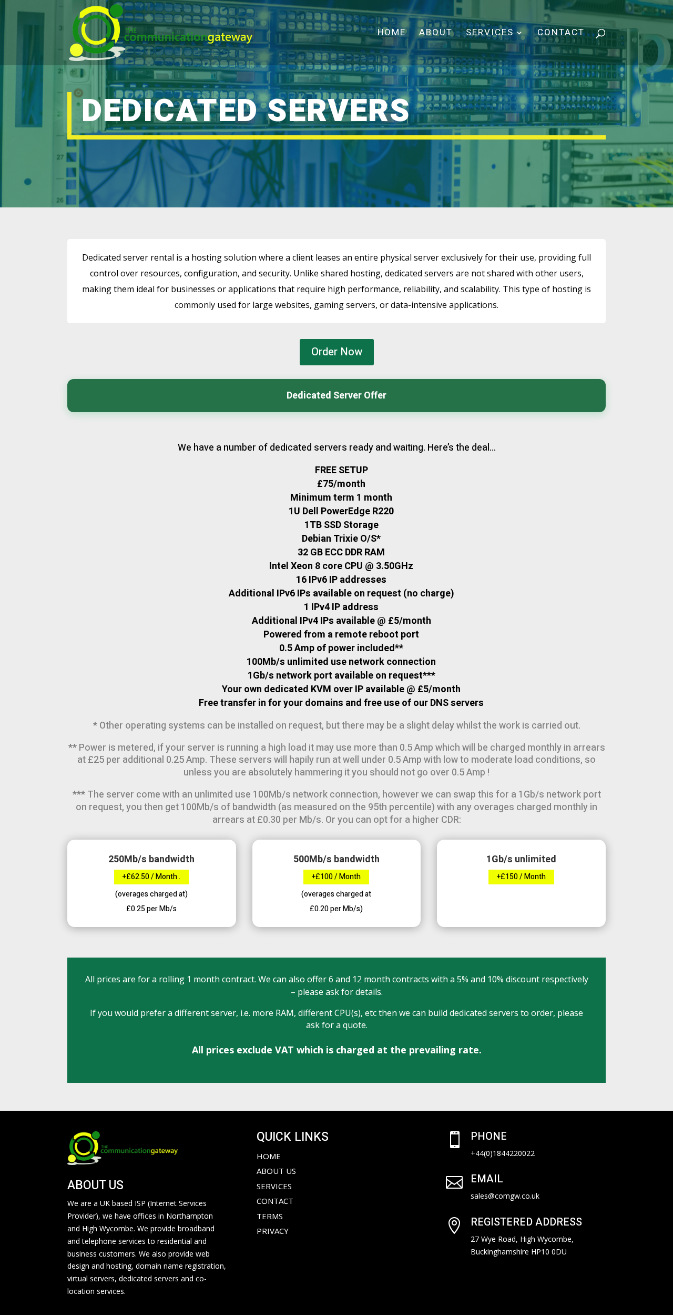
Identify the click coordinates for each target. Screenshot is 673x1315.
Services (490, 34)
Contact (561, 34)
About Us (276, 1170)
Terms (270, 1216)
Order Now (336, 352)
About (436, 34)
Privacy (273, 1231)
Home (392, 34)
